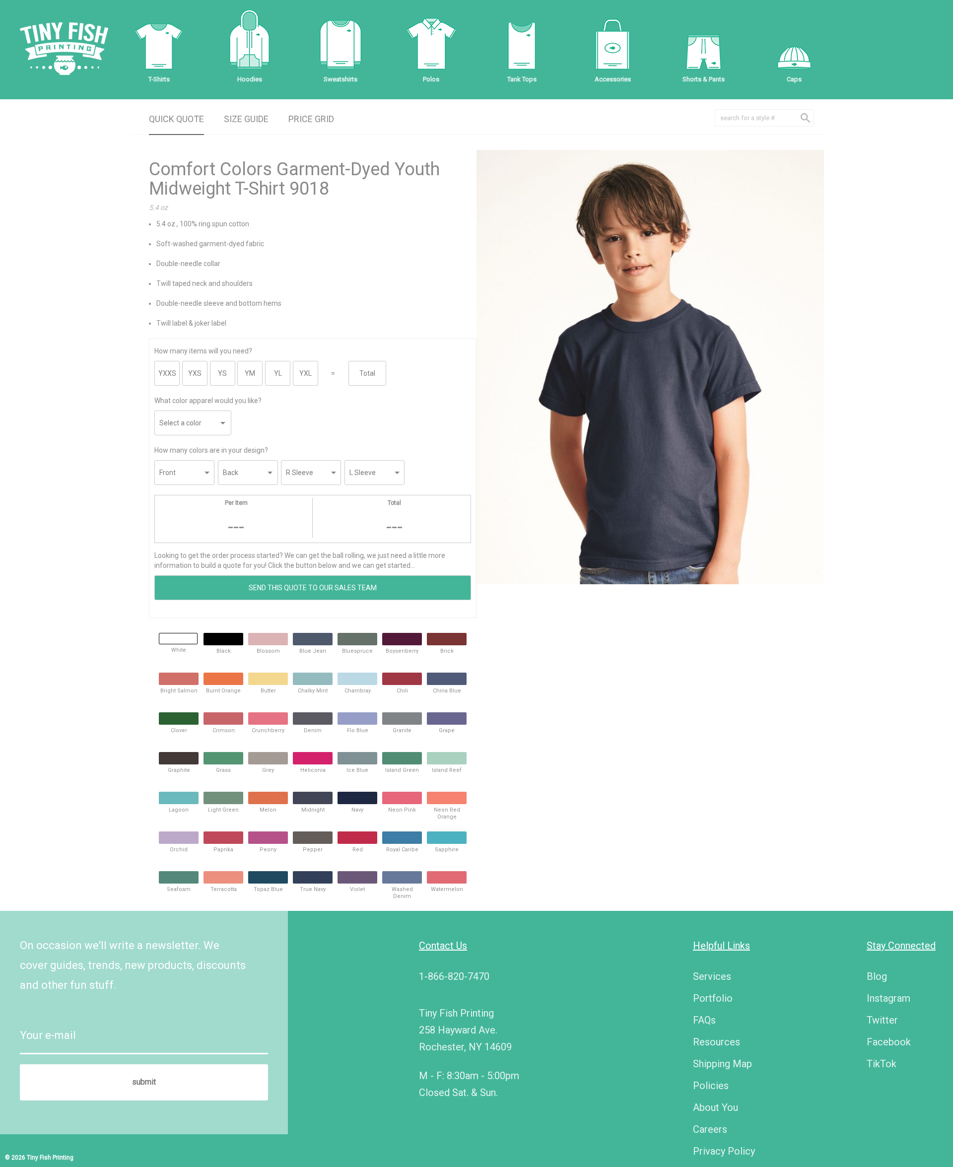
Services (712, 976)
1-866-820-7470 (454, 976)
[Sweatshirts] (340, 44)
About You (715, 1107)
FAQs (704, 1020)
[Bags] (612, 44)
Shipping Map (722, 1064)
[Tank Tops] (521, 44)
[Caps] (794, 44)
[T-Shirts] (159, 44)
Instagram (888, 998)
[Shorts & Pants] (703, 44)
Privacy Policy (724, 1151)
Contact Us (443, 946)
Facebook (889, 1042)
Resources (716, 1042)
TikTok (881, 1064)
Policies (711, 1086)
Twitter (882, 1020)
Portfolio (713, 998)
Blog (877, 976)
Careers (710, 1129)
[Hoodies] (249, 44)
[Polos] (431, 44)
